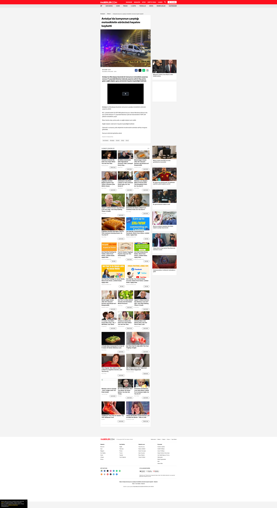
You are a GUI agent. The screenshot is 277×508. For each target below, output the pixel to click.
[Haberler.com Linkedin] (114, 471)
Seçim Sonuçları (142, 450)
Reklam (159, 439)
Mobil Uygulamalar (162, 459)
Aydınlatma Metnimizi (13, 505)
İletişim (163, 439)
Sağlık (120, 446)
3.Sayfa (102, 457)
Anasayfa (102, 13)
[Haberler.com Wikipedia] (104, 474)
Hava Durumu (141, 446)
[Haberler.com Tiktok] (111, 474)
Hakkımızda (153, 439)
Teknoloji (121, 448)
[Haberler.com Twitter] (107, 471)
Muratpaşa (112, 140)
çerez (2, 502)
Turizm (121, 453)
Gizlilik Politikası (161, 448)
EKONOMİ (129, 2)
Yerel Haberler (105, 140)
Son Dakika (102, 453)
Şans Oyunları (141, 453)
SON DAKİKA (109, 6)
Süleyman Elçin (110, 136)
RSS (158, 461)
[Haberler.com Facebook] (104, 471)
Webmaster (160, 457)
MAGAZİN (137, 2)
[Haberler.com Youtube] (107, 474)
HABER (160, 2)
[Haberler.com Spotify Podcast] (120, 471)
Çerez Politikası (161, 450)
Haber (133, 483)
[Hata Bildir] (135, 486)
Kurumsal (160, 444)
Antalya (122, 140)
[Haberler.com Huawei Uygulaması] (156, 471)
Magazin (102, 450)
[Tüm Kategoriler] (101, 6)
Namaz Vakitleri (141, 448)
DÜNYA (151, 6)
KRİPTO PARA (152, 2)
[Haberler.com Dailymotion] (117, 474)
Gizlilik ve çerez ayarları (128, 486)
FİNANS (125, 6)
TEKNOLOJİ (142, 6)
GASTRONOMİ (173, 6)
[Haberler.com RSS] (101, 474)
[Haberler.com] (107, 439)
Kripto (101, 455)
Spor (101, 448)
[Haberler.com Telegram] (114, 474)
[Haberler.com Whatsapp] (117, 471)
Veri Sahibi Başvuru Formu (164, 455)
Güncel (108, 13)
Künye (168, 439)
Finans (120, 450)
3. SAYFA (133, 6)
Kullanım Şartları (161, 446)
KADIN (118, 6)
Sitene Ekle (160, 463)
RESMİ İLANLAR (161, 6)
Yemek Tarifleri (141, 457)
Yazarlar (121, 455)
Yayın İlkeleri (174, 439)
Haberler (102, 444)
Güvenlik (117, 140)
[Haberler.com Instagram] (111, 471)
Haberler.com (141, 444)
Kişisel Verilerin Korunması (163, 453)
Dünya (101, 459)
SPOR (144, 2)
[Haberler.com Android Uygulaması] (149, 471)
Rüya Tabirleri (141, 455)
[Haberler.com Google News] (101, 471)
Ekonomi (102, 446)
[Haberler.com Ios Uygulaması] (142, 471)
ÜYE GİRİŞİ (173, 2)
